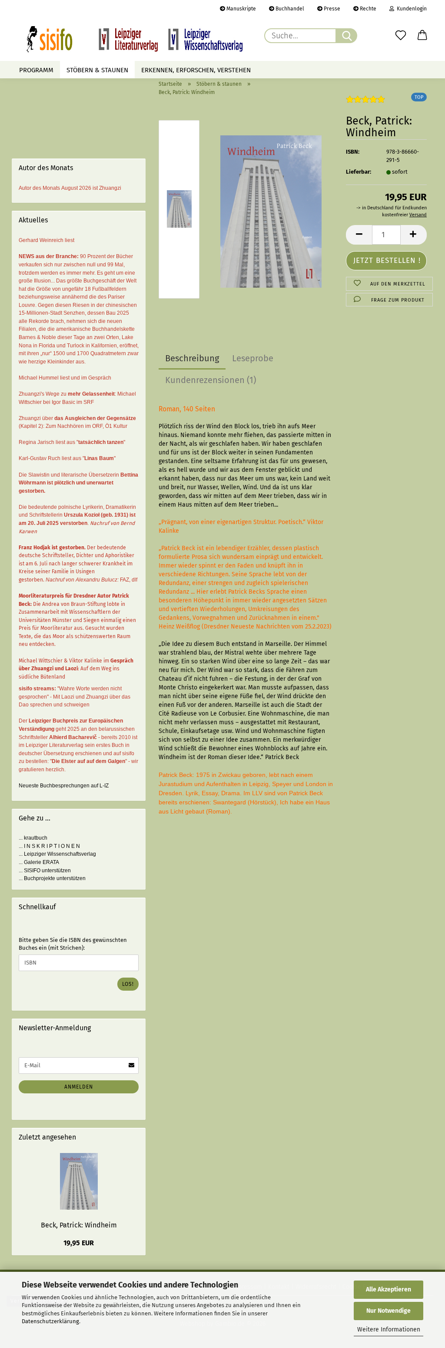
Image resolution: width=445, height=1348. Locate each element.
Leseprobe (252, 358)
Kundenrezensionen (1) (210, 380)
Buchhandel (289, 9)
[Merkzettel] (401, 35)
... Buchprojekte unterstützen (52, 878)
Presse (331, 9)
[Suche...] (346, 35)
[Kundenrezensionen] (365, 103)
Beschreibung (192, 358)
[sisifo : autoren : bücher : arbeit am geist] (134, 39)
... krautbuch (33, 838)
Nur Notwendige (388, 1310)
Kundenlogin (410, 9)
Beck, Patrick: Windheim (79, 1225)
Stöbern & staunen (97, 70)
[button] (422, 35)
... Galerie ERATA (39, 862)
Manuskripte (240, 9)
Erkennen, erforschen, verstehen (196, 70)
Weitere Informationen (388, 1329)
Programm (36, 70)
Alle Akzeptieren (388, 1289)
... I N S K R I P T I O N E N (49, 846)
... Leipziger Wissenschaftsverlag (57, 854)
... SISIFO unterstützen (45, 870)
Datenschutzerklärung (50, 1321)
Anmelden (78, 1087)
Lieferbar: (358, 171)
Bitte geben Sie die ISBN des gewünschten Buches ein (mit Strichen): (73, 944)
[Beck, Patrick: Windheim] (271, 211)
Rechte (367, 9)
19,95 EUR (78, 1243)
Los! (128, 984)
